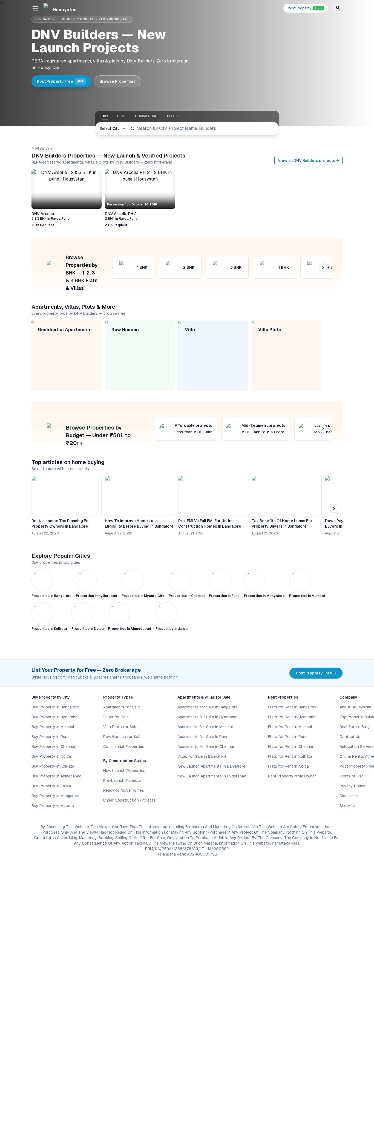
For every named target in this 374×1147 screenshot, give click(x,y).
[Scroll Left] (40, 198)
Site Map (347, 805)
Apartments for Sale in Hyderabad (207, 717)
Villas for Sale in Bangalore (201, 756)
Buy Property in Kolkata (52, 766)
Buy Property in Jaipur (51, 786)
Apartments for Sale (121, 707)
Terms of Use (352, 776)
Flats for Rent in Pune (287, 736)
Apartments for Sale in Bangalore (207, 707)
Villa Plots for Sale (120, 727)
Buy (105, 116)
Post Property (305, 8)
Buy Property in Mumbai (52, 727)
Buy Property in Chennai (53, 746)
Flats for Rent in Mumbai (290, 727)
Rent (121, 116)
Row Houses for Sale (122, 736)
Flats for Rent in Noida (288, 766)
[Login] (338, 8)
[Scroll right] (334, 198)
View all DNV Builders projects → (308, 160)
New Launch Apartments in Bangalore (211, 766)
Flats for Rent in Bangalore (292, 707)
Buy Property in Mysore (52, 805)
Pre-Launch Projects (122, 780)
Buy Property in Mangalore (55, 796)
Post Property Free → (316, 673)
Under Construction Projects (129, 800)
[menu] (35, 8)
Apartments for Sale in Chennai (205, 746)
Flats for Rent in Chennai (290, 746)
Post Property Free (60, 81)
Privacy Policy (352, 786)
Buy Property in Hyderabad (55, 717)
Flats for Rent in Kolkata (290, 756)
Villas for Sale (116, 717)
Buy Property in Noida (51, 756)
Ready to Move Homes (123, 790)
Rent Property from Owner (292, 776)
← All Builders (42, 148)
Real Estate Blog (355, 727)
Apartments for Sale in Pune (202, 736)
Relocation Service (356, 746)
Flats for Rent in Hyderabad (293, 717)
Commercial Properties (123, 746)
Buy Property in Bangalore (55, 707)
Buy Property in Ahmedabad (56, 776)
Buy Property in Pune (50, 736)
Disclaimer (349, 796)
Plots (173, 116)
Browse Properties (118, 81)
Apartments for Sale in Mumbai (205, 727)
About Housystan (355, 707)
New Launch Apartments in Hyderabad (211, 776)
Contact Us (350, 736)
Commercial (146, 116)
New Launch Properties (124, 770)
